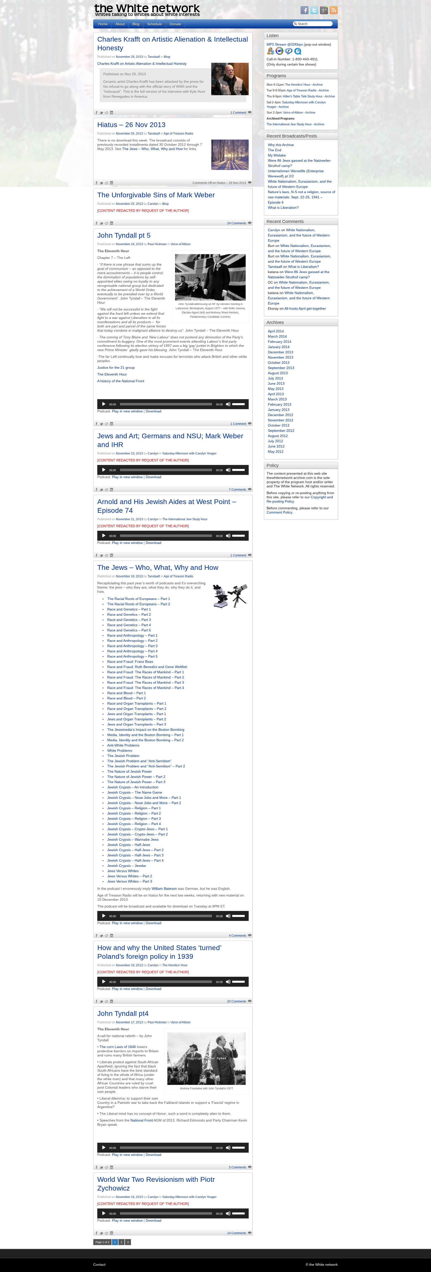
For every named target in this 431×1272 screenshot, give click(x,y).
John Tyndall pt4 (123, 1013)
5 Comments (237, 1167)
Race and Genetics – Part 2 (129, 614)
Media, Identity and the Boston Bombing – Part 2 (145, 740)
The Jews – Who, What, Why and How (152, 149)
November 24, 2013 (129, 244)
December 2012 (280, 415)
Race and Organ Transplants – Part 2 (136, 709)
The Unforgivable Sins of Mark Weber (156, 195)
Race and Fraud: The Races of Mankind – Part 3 (145, 682)
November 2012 (280, 420)
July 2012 (275, 441)
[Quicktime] (298, 54)
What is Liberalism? (283, 208)
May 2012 (276, 451)
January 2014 (279, 347)
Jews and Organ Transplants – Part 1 (136, 714)
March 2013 (277, 399)
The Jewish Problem (123, 756)
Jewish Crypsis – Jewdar (126, 866)
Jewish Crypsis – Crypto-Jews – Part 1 (137, 829)
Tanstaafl (154, 57)
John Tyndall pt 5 (124, 235)
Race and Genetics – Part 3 (129, 620)
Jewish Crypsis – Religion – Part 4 (134, 824)
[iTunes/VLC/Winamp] (271, 54)
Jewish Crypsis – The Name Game (134, 792)
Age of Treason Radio (178, 133)
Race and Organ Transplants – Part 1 (136, 703)
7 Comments (237, 489)
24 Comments (236, 223)
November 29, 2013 (129, 57)
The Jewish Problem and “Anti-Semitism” (139, 761)
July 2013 (275, 378)
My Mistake (277, 155)
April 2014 (276, 331)
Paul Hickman (157, 244)
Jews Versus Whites (123, 871)
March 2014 (277, 336)
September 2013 (281, 368)
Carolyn (153, 204)
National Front (141, 1120)
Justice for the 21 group (116, 368)
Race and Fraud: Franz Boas (130, 662)
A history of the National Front (120, 381)
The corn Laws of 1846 (118, 1047)
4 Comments (237, 935)
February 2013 (279, 404)
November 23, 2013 (129, 453)
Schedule (154, 24)
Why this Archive (281, 145)
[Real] (289, 54)
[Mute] (228, 404)
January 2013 (279, 410)
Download (153, 411)
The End (274, 150)
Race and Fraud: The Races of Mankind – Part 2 (145, 677)
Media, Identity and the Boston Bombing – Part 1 (145, 735)
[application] (173, 404)
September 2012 (281, 431)
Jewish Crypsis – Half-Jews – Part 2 (135, 850)
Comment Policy (279, 512)
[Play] (103, 404)
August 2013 (278, 373)
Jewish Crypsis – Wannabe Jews (133, 839)
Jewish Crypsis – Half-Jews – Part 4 (135, 860)
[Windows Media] (280, 54)
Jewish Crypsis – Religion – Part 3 (134, 819)
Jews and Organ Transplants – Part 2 (136, 719)
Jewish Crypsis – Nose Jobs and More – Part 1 (144, 798)
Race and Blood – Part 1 (126, 693)
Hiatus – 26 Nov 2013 (131, 125)
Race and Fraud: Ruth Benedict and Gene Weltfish (147, 667)
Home (103, 24)
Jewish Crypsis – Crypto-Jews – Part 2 (137, 834)
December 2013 (280, 352)
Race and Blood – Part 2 (126, 698)
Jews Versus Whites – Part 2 (129, 876)
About (120, 24)
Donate (175, 24)
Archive (318, 84)
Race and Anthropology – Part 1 (132, 635)
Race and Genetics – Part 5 (129, 630)
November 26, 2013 (129, 133)
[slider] (239, 403)
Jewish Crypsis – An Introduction (132, 787)
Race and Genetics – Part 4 (129, 625)
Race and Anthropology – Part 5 (132, 656)
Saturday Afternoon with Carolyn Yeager (189, 453)
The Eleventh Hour (112, 374)
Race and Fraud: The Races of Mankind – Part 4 (145, 688)
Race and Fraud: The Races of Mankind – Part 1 (145, 672)
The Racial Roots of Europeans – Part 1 (138, 599)
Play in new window (127, 411)
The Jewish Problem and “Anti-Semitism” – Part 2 (146, 766)
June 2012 (276, 446)
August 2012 (278, 436)
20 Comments (236, 1001)
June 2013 (276, 383)
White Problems (119, 750)
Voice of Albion (181, 244)
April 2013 (276, 394)
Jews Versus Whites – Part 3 (129, 881)
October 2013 (279, 363)
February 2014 (279, 342)
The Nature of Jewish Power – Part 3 (136, 782)
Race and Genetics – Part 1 (129, 609)
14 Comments (236, 1233)
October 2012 (279, 425)
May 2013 (276, 389)
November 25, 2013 (129, 204)
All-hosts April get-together (305, 308)
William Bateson (164, 889)
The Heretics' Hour (175, 965)
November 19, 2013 (129, 576)
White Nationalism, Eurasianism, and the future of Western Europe (299, 235)
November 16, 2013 (129, 1197)
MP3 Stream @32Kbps (285, 44)
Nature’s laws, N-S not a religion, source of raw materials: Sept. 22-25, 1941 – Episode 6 (301, 197)
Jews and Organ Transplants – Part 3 (136, 724)
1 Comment (238, 112)
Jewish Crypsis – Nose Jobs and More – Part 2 (144, 803)
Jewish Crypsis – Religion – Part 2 (134, 813)
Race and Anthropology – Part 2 (132, 641)
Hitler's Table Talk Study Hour (303, 96)
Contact (99, 1265)
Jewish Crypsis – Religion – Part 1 (134, 808)
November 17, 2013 (129, 1022)
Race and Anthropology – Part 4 (132, 651)
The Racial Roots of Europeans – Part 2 (138, 604)
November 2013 (280, 357)
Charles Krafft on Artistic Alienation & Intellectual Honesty (142, 64)
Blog (135, 24)
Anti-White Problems (123, 745)
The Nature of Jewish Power (129, 771)
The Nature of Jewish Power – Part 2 (136, 777)
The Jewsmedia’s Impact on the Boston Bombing (145, 730)
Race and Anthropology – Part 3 (132, 646)
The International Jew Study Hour (185, 519)
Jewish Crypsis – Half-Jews (128, 845)
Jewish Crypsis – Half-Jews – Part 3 (135, 855)
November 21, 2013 (129, 519)
